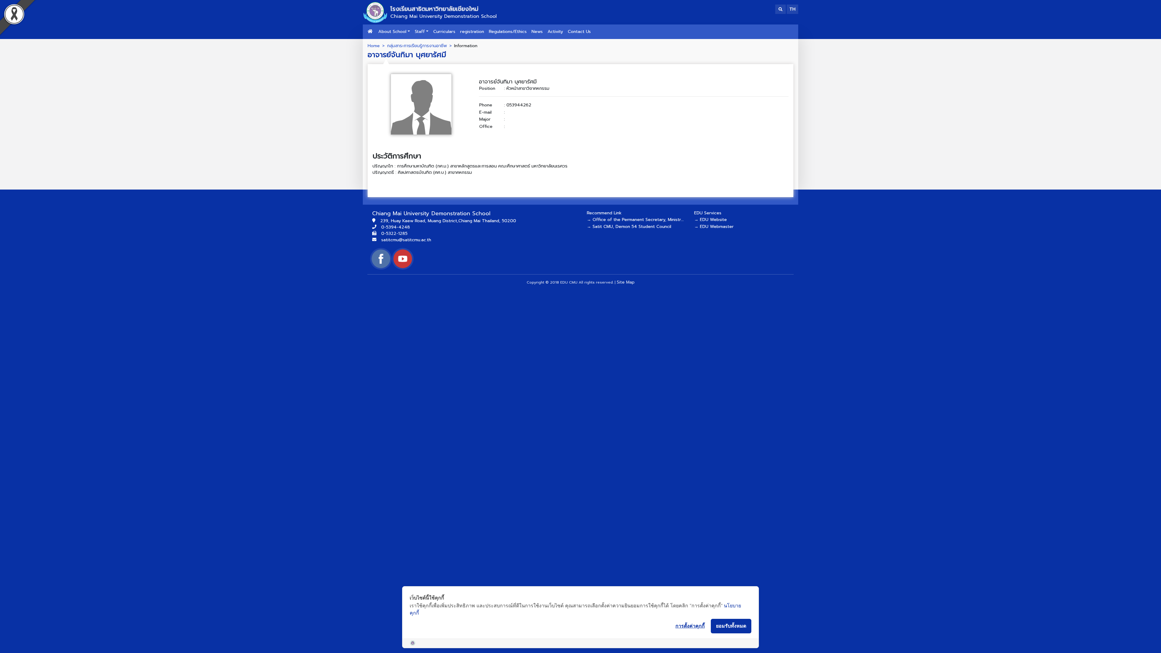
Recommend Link (604, 213)
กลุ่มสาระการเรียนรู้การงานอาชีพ (417, 45)
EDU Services (707, 213)
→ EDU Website (710, 219)
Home (374, 45)
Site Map (626, 282)
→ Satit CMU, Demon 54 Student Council (629, 226)
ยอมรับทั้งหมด (731, 626)
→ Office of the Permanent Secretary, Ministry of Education (649, 219)
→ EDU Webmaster (713, 226)
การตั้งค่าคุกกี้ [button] (690, 626)
